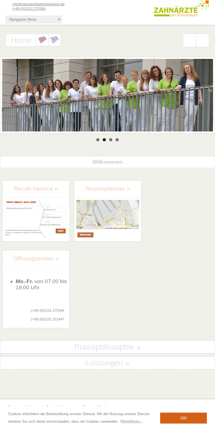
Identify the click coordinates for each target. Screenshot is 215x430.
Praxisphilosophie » (107, 347)
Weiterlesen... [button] (131, 421)
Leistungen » (107, 363)
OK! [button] (183, 418)
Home (21, 40)
